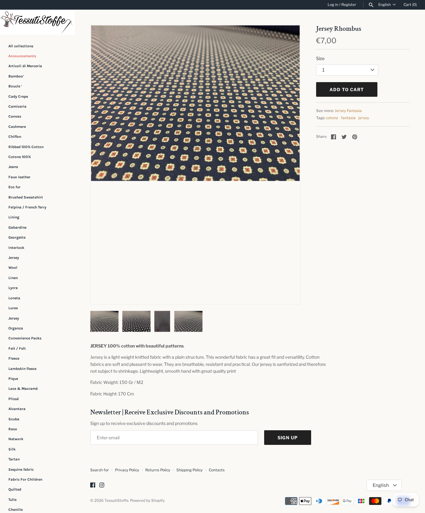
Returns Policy (157, 470)
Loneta (14, 298)
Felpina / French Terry (27, 207)
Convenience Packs (24, 338)
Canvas (14, 116)
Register (348, 4)
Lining (13, 217)
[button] (287, 164)
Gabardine (17, 227)
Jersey (13, 257)
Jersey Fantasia (348, 111)
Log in (333, 4)
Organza (15, 328)
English (384, 4)
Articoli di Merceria (25, 66)
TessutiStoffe (116, 500)
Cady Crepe (18, 96)
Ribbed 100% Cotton (26, 147)
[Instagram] (101, 485)
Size (320, 58)
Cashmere (17, 126)
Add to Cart (346, 89)
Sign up (288, 437)
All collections (20, 46)
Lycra (13, 288)
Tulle (12, 499)
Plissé (13, 399)
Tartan (14, 459)
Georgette (17, 237)
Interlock (16, 247)
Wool (12, 268)
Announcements (22, 56)
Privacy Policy (127, 470)
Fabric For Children (25, 479)
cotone (332, 118)
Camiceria (17, 106)
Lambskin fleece (22, 368)
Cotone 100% (19, 157)
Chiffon (14, 136)
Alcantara (17, 409)
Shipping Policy (189, 470)
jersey (363, 118)
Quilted (14, 489)
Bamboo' (16, 76)
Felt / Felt (17, 348)
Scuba (13, 419)
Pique (13, 378)
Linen (13, 278)
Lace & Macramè (23, 388)
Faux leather (19, 177)
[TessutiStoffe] (37, 22)
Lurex (13, 308)
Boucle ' (15, 86)
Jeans (13, 167)
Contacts (217, 470)
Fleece (13, 358)
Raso (12, 429)
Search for (99, 470)
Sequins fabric (21, 469)
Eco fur (14, 187)
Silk (12, 449)
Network (15, 439)
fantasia (348, 118)
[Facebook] (92, 485)
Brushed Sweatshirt (25, 197)
